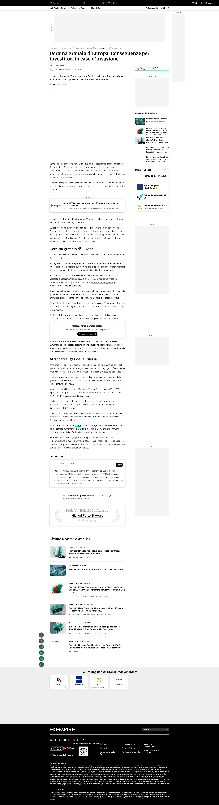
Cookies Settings (129, 748)
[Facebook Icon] (55, 740)
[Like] (102, 496)
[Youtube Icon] (64, 740)
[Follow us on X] (157, 8)
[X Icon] (51, 740)
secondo (61, 389)
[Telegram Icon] (73, 740)
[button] (4, 3)
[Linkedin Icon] (60, 740)
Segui (119, 465)
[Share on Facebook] (41, 640)
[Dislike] (109, 496)
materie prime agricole (102, 282)
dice (92, 255)
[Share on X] (41, 635)
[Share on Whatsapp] (41, 646)
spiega (93, 318)
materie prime (80, 417)
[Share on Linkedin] (41, 652)
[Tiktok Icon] (83, 740)
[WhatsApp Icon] (78, 740)
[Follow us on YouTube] (164, 8)
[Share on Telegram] (41, 658)
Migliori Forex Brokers (87, 515)
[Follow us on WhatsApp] (160, 8)
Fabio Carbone (67, 463)
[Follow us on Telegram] (168, 8)
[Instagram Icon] (69, 740)
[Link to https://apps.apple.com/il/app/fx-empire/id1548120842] (56, 748)
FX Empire (53, 48)
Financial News (65, 48)
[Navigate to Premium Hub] (62, 557)
